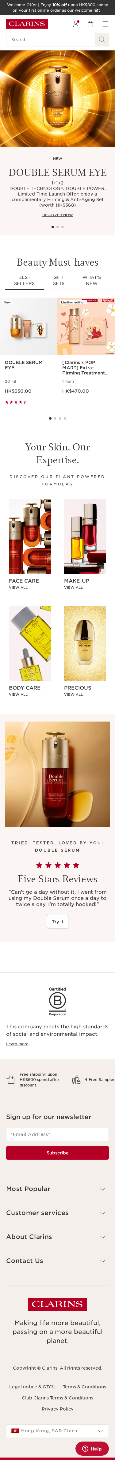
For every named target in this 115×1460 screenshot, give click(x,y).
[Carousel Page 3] (62, 227)
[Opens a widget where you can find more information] (92, 1449)
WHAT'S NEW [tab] (91, 280)
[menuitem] (75, 24)
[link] (30, 587)
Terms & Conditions (84, 1408)
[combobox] (57, 1452)
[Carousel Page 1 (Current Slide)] (53, 227)
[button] (57, 1210)
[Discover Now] (57, 98)
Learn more (17, 1044)
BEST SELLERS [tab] (24, 280)
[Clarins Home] (27, 24)
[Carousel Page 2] (57, 227)
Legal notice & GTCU (32, 1408)
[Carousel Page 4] (65, 418)
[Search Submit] (102, 39)
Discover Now (57, 215)
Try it (57, 921)
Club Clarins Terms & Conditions (57, 1419)
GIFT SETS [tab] (58, 280)
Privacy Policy (58, 1430)
